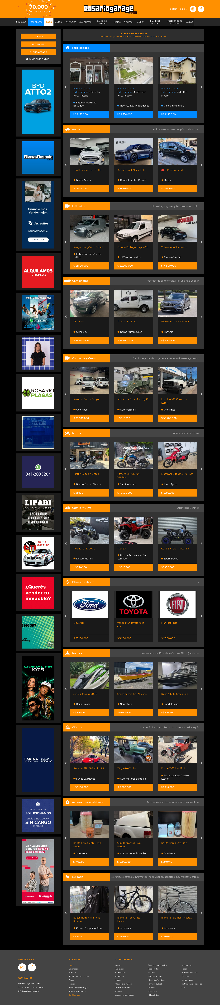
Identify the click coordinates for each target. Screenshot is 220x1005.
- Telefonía (152, 991)
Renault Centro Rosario (133, 180)
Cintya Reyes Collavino (176, 105)
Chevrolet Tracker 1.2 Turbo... (177, 622)
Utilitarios (119, 969)
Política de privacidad (78, 991)
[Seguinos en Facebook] (201, 9)
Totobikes (81, 928)
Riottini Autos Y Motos (86, 473)
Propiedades (153, 969)
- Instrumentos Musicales (191, 984)
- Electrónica (153, 995)
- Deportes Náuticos (156, 980)
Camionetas (120, 972)
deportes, (170, 876)
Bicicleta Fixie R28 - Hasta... (132, 917)
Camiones (119, 976)
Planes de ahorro (122, 987)
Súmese (72, 972)
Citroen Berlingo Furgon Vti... (133, 247)
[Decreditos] (38, 214)
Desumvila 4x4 (84, 558)
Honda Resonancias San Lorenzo (132, 557)
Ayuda (71, 980)
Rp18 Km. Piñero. (130, 92)
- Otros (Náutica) (155, 984)
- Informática (186, 965)
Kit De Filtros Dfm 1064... (131, 843)
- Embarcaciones (155, 976)
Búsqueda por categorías (79, 987)
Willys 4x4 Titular (82, 768)
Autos (117, 965)
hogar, (152, 876)
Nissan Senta (83, 180)
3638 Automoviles (130, 257)
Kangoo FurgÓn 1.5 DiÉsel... (88, 247)
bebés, (160, 876)
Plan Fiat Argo (125, 622)
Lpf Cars (168, 331)
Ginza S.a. (78, 321)
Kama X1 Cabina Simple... (87, 399)
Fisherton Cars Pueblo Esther (87, 256)
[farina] (38, 759)
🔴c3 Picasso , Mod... (172, 170)
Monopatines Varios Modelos (177, 917)
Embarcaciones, (150, 653)
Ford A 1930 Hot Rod (129, 768)
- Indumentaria (187, 980)
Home (71, 965)
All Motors (169, 928)
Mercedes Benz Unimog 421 (133, 399)
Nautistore (82, 704)
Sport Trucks (170, 558)
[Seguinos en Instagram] (193, 9)
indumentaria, (184, 876)
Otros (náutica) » (190, 653)
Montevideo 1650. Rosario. (88, 92)
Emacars (168, 778)
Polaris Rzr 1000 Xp (84, 548)
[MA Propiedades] (38, 592)
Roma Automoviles (131, 331)
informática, (142, 876)
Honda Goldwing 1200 (173, 768)
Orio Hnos (81, 409)
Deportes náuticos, (170, 653)
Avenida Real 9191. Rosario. (176, 92)
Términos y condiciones (79, 976)
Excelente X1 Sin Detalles (175, 321)
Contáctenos (74, 995)
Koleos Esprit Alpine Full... (131, 170)
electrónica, (128, 876)
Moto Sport (170, 484)
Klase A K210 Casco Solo (131, 694)
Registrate (38, 44)
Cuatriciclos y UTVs (123, 984)
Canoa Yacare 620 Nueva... (88, 694)
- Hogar (184, 969)
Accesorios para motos (185, 802)
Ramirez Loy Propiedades (90, 105)
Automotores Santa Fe (89, 778)
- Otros (183, 987)
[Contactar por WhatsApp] (38, 157)
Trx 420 (121, 548)
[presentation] (65, 87)
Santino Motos (128, 484)
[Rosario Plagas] (38, 392)
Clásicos (118, 991)
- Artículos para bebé (189, 972)
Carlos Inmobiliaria (130, 105)
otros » (195, 876)
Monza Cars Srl (172, 257)
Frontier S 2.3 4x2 (127, 321)
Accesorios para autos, (159, 802)
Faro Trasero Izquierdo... (174, 843)
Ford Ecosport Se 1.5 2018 (87, 170)
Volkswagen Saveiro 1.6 (174, 247)
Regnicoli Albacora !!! (172, 694)
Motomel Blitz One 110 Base (177, 473)
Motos (117, 980)
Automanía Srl (128, 409)
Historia (72, 984)
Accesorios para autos (124, 995)
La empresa (74, 969)
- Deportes (185, 976)
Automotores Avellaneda (177, 629)
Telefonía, (115, 876)
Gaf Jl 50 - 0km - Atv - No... (176, 548)
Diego (167, 180)
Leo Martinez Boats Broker (173, 702)
